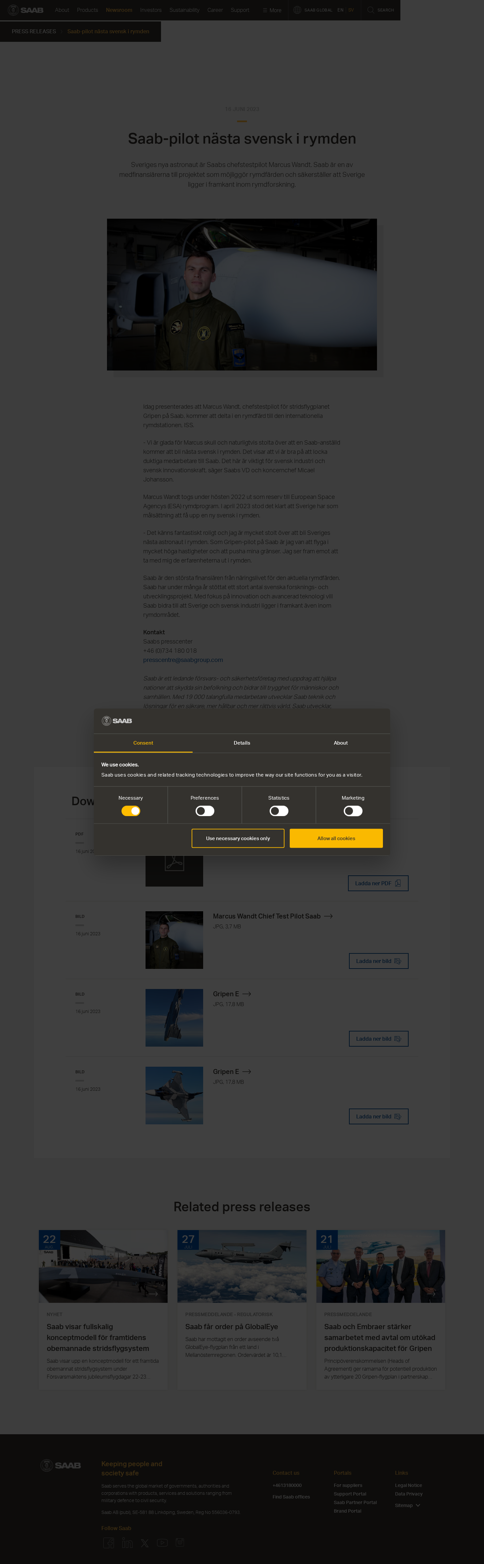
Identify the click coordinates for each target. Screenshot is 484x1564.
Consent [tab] (143, 743)
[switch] (205, 811)
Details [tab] (242, 743)
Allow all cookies (336, 838)
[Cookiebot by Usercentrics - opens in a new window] (354, 721)
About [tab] (341, 743)
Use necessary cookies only (238, 838)
